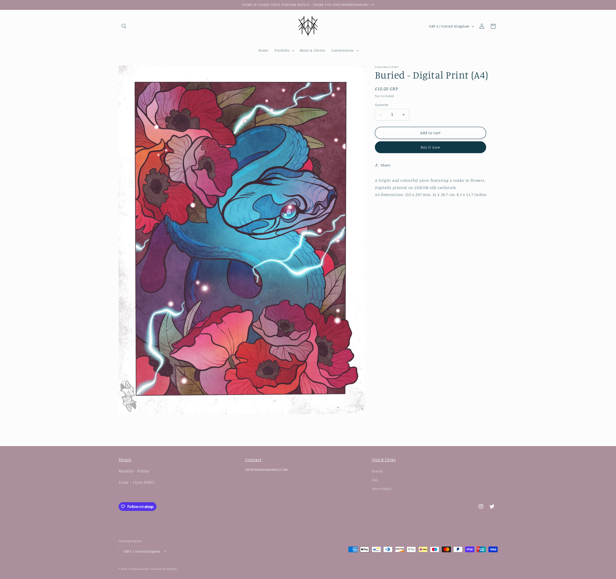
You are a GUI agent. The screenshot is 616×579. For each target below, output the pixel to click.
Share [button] (385, 165)
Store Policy (381, 489)
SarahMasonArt (139, 568)
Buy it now (431, 147)
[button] (124, 26)
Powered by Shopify (164, 568)
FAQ (375, 480)
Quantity (381, 105)
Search (377, 471)
